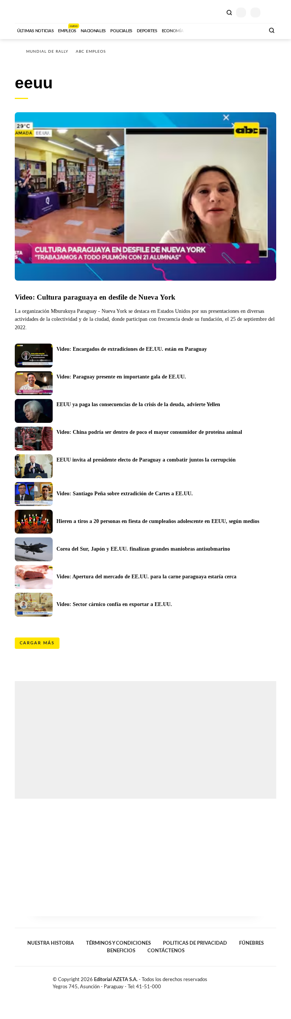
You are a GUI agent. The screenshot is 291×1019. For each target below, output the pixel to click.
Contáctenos (166, 950)
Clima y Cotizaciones (216, 11)
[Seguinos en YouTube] (265, 981)
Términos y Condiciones (118, 943)
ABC (29, 11)
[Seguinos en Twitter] (257, 981)
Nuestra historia (50, 943)
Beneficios (121, 950)
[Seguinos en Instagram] (273, 981)
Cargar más (37, 643)
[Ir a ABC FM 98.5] (249, 30)
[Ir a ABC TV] (197, 30)
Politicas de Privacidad (195, 943)
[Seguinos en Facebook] (249, 981)
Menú (271, 12)
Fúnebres (251, 943)
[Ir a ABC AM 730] (218, 30)
